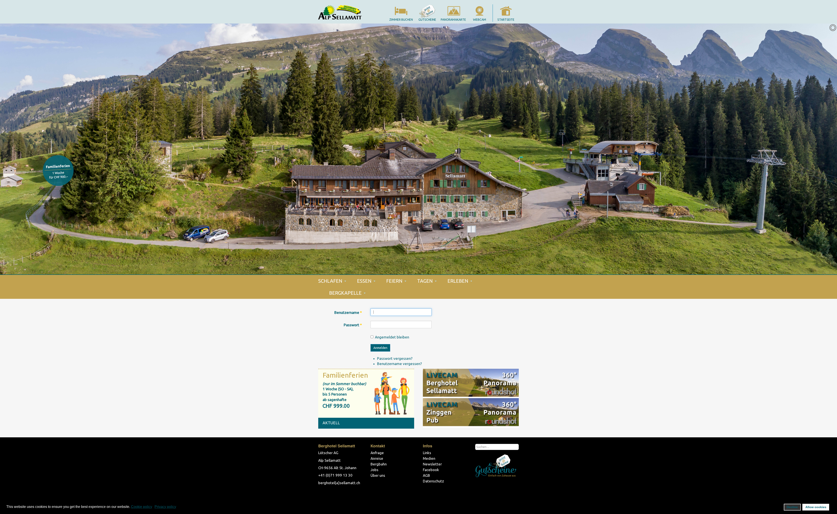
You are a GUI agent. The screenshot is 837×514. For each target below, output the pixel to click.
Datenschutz (433, 481)
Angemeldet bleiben (392, 337)
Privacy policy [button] (165, 507)
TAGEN (425, 281)
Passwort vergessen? (394, 358)
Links (427, 453)
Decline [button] (792, 507)
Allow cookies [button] (815, 507)
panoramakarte (453, 19)
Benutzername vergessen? (399, 364)
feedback (58, 170)
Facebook (431, 470)
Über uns (378, 475)
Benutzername (348, 312)
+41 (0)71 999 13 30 (335, 475)
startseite (505, 19)
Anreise (377, 458)
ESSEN (365, 281)
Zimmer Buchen (401, 19)
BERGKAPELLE (346, 293)
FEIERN (394, 281)
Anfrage (377, 453)
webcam (479, 19)
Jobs (374, 470)
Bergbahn (379, 464)
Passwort (353, 325)
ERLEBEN (458, 281)
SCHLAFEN (330, 281)
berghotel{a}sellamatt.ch (339, 483)
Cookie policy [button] (141, 507)
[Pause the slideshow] (823, 149)
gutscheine (427, 19)
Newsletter (432, 464)
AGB (426, 475)
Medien (429, 458)
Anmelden (380, 348)
